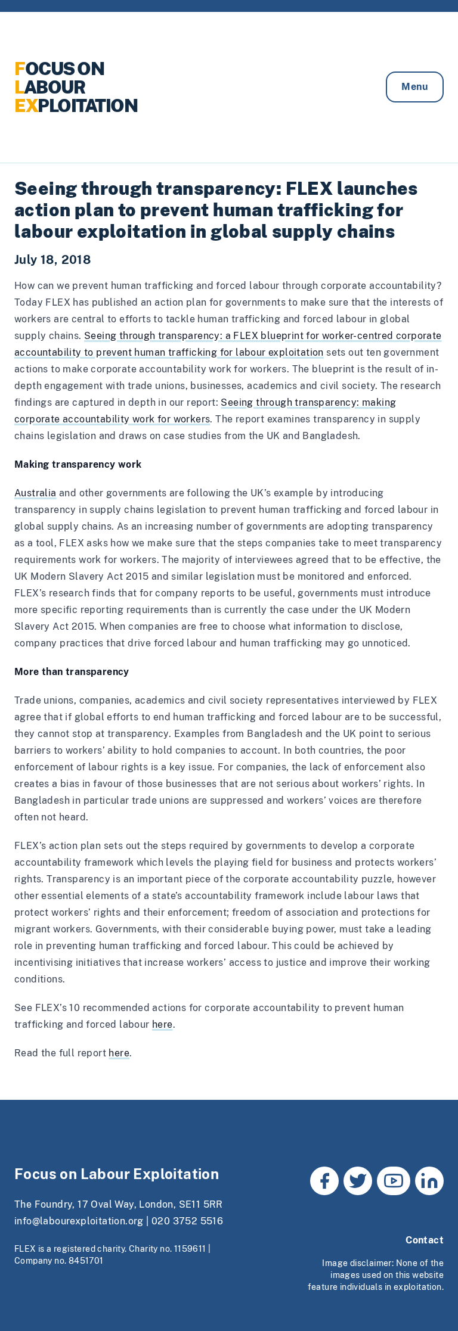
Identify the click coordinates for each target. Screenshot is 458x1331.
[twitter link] (358, 1181)
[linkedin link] (429, 1181)
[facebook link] (324, 1181)
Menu (414, 86)
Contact (425, 1240)
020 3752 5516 (187, 1221)
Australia (35, 493)
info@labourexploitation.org (79, 1221)
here (162, 1024)
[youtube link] (393, 1181)
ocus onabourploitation (75, 87)
